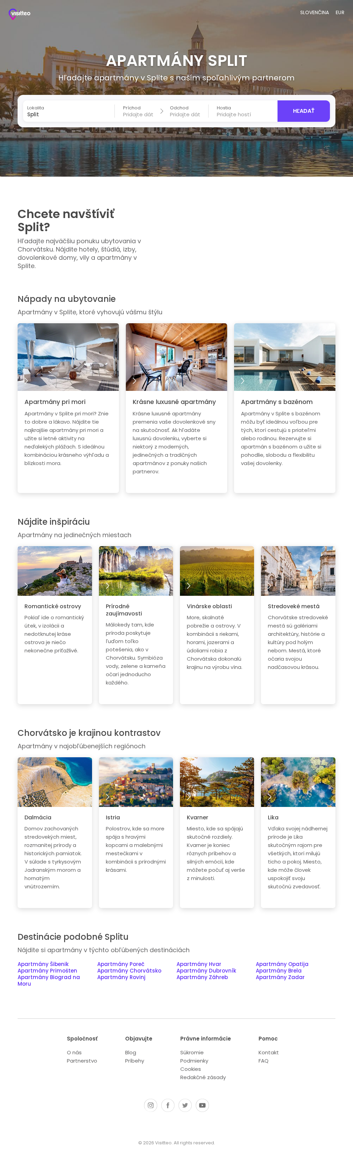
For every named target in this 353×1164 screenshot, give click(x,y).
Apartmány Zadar (280, 977)
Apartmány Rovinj (121, 977)
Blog (130, 1052)
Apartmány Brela (279, 971)
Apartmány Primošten (47, 971)
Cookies (190, 1069)
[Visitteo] (26, 15)
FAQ (264, 1060)
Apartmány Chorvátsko (129, 971)
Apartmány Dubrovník (206, 971)
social (150, 1105)
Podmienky (194, 1060)
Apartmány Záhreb (202, 977)
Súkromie (192, 1052)
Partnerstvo (82, 1060)
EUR (340, 12)
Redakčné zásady (203, 1077)
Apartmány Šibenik (43, 964)
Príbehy (134, 1060)
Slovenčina (314, 12)
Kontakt (269, 1052)
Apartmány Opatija (282, 964)
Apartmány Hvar (198, 964)
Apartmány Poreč (120, 964)
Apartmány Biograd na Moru (49, 980)
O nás (74, 1052)
